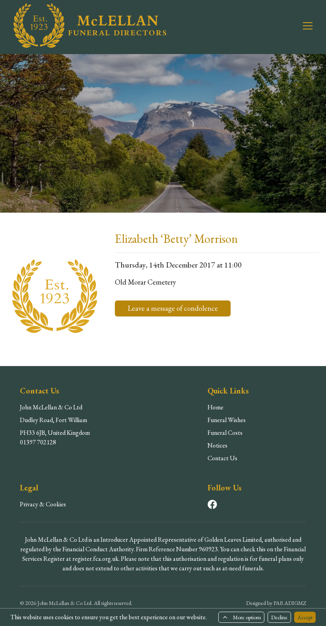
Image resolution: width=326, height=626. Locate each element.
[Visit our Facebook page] (212, 504)
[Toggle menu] (302, 25)
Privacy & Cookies (43, 504)
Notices (217, 445)
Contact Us (222, 458)
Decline (279, 617)
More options (247, 617)
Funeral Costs (225, 432)
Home (215, 407)
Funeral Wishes (227, 420)
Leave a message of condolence (173, 308)
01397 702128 (38, 442)
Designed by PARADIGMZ (276, 603)
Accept (304, 617)
